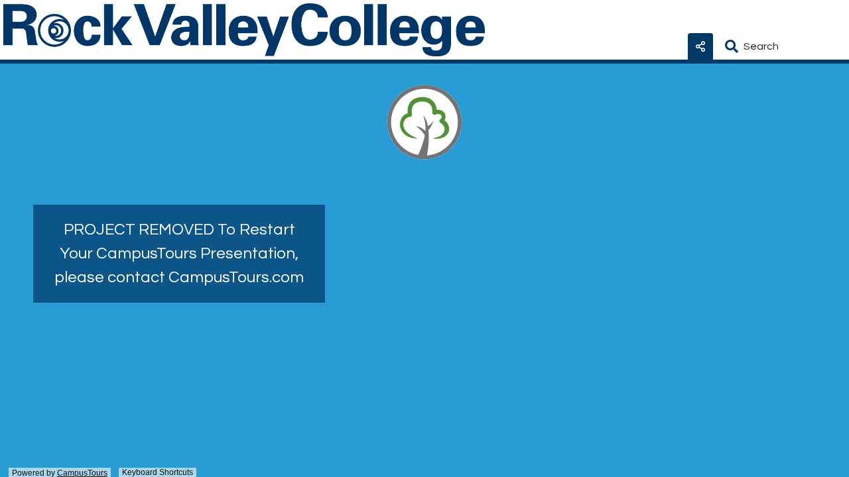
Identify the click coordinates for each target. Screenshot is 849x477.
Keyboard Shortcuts (157, 472)
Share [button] (700, 46)
